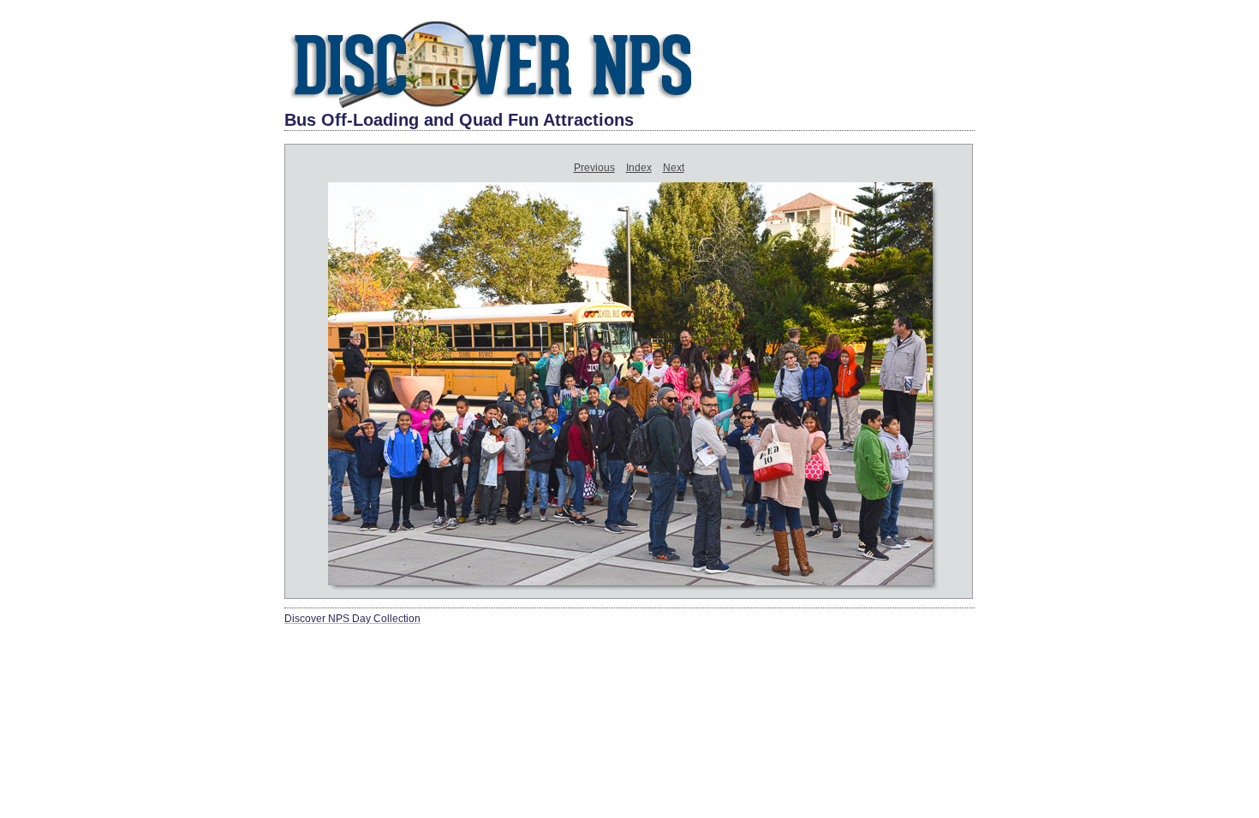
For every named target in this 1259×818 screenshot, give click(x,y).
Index (639, 168)
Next (673, 168)
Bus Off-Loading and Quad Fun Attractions (459, 119)
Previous (594, 168)
